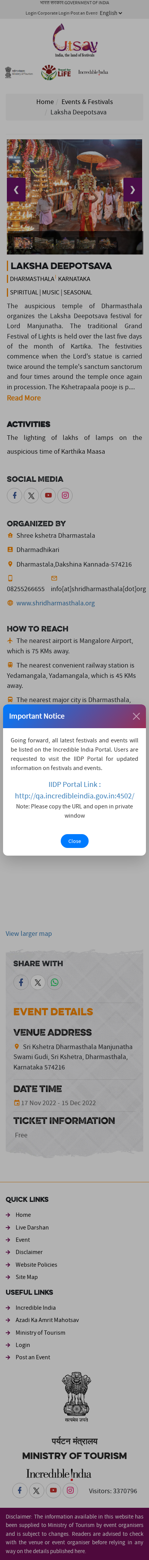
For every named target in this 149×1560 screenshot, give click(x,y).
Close (74, 841)
